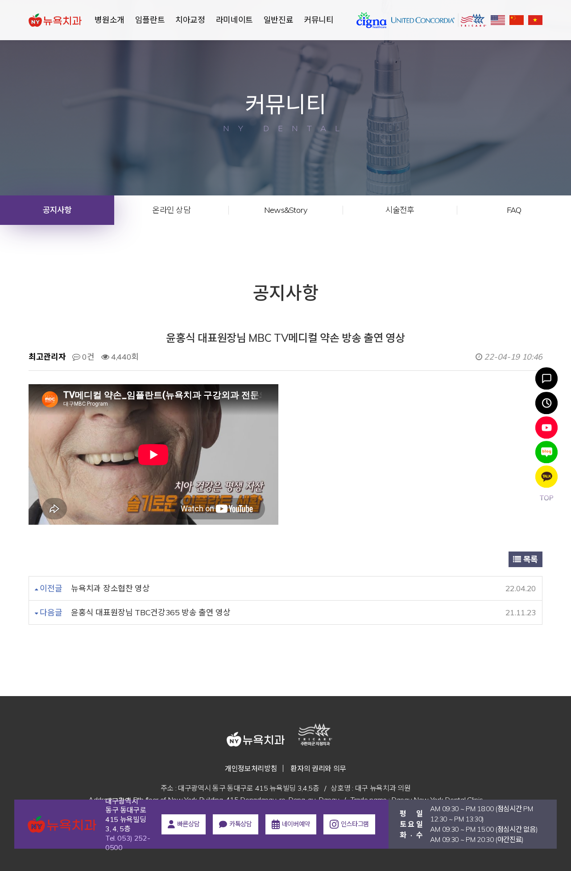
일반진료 (279, 20)
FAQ (514, 210)
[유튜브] (546, 427)
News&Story (285, 210)
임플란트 (150, 20)
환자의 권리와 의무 (318, 768)
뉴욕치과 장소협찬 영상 (110, 588)
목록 (529, 559)
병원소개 (109, 20)
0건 (87, 357)
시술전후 (399, 210)
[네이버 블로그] (546, 452)
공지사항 (57, 210)
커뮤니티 (319, 20)
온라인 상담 (171, 210)
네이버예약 (296, 824)
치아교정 (190, 20)
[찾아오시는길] (546, 403)
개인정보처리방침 (251, 768)
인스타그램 (355, 824)
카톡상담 (240, 824)
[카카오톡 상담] (546, 476)
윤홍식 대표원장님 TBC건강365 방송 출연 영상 (150, 612)
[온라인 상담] (546, 378)
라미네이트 (234, 20)
